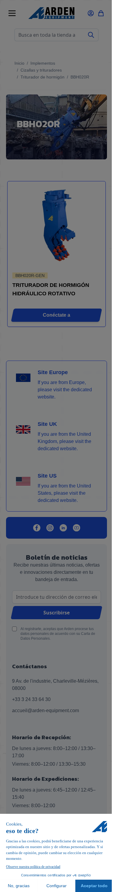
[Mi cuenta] (91, 13)
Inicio (19, 63)
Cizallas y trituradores (41, 70)
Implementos (42, 63)
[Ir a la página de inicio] (51, 13)
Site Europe (53, 372)
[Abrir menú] (12, 13)
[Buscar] (91, 35)
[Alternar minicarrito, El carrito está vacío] (101, 13)
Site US (47, 476)
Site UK (47, 424)
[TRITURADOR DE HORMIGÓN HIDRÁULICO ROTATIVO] (56, 227)
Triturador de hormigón (42, 77)
